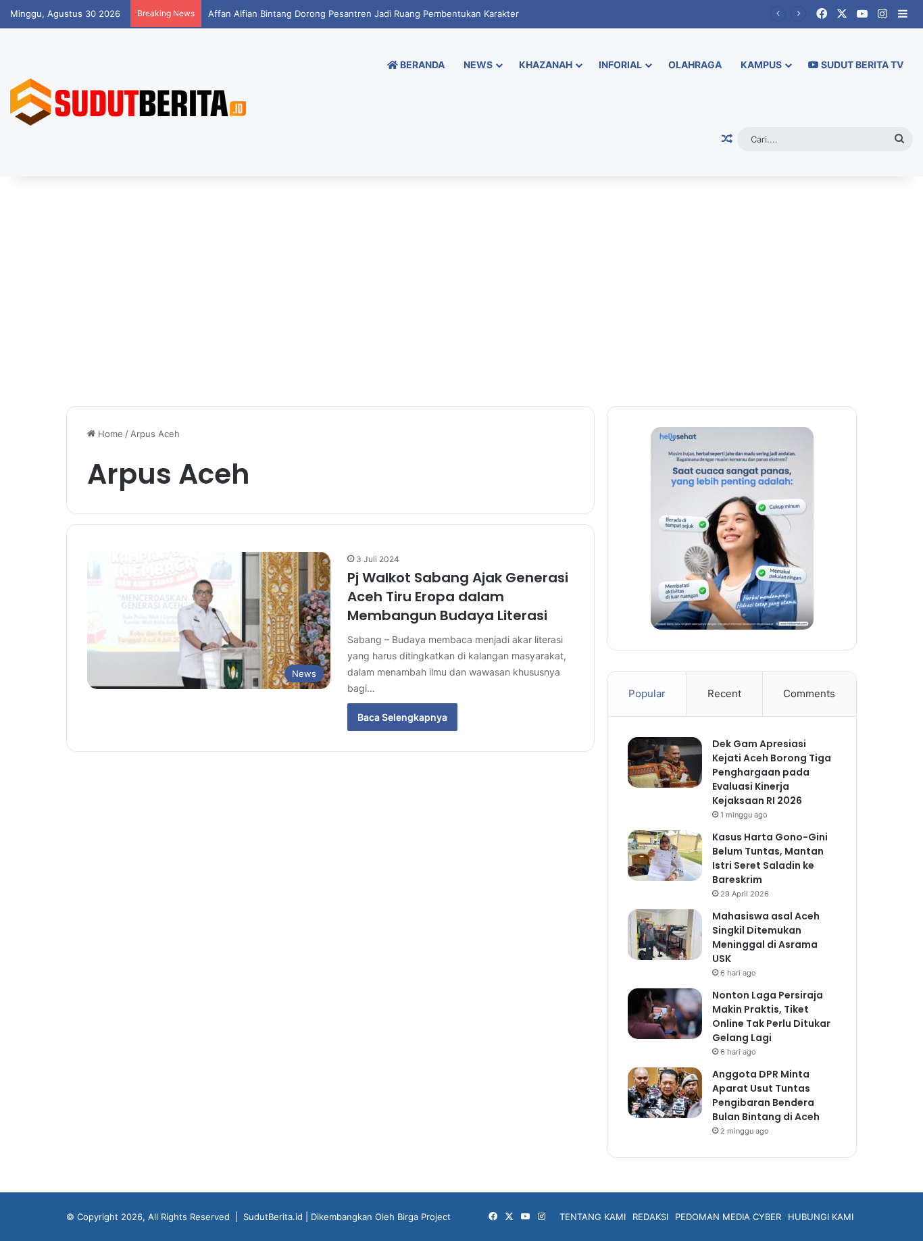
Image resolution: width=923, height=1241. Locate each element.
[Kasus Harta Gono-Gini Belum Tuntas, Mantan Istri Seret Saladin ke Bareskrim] (665, 855)
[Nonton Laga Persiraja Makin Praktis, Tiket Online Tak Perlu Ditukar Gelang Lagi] (665, 1013)
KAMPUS (761, 64)
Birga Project (424, 1216)
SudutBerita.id (273, 1216)
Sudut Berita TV (861, 64)
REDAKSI (650, 1216)
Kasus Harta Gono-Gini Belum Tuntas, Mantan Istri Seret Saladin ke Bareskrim (770, 858)
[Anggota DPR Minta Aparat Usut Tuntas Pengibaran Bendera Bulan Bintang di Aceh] (665, 1092)
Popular (647, 693)
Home (109, 433)
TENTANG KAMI (592, 1216)
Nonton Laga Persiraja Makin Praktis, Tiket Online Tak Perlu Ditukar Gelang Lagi (771, 1016)
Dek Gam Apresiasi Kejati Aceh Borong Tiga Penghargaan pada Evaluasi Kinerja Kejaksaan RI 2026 (771, 772)
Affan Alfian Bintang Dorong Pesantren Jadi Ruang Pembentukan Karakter (363, 13)
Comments (809, 693)
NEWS (478, 64)
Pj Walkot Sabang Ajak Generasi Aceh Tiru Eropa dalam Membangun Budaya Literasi (457, 596)
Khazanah (545, 64)
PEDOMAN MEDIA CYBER (728, 1216)
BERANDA (421, 64)
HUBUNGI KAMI (820, 1216)
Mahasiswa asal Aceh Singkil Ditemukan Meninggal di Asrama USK (766, 937)
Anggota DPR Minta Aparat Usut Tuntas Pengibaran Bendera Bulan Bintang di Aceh (766, 1095)
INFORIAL (620, 64)
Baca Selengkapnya (402, 717)
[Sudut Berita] (128, 102)
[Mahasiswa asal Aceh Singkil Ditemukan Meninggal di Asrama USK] (665, 934)
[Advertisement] (461, 291)
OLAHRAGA (695, 64)
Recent (724, 693)
